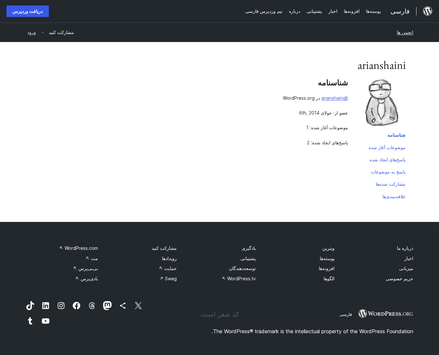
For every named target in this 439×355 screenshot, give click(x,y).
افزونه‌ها (327, 268)
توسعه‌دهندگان (242, 268)
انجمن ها (405, 32)
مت (91, 258)
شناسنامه (397, 135)
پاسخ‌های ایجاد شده (388, 159)
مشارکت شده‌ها (391, 184)
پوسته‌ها (327, 258)
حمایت (168, 268)
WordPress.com (78, 248)
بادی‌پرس (86, 278)
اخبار (408, 258)
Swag (168, 278)
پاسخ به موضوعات (388, 171)
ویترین (328, 248)
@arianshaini (334, 98)
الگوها (329, 278)
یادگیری (249, 248)
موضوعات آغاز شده (387, 147)
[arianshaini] (382, 103)
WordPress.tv (239, 278)
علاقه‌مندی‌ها (394, 196)
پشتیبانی (248, 258)
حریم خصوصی (399, 278)
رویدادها (169, 258)
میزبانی (406, 268)
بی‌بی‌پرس (85, 268)
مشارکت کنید (164, 248)
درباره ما (405, 248)
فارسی (346, 314)
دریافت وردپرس (28, 11)
